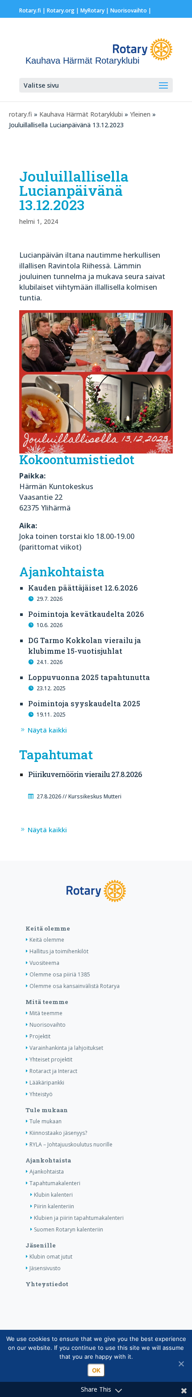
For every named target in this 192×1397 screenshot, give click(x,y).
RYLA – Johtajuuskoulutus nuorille (71, 1144)
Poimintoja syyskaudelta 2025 (84, 703)
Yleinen (140, 114)
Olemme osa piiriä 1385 (59, 974)
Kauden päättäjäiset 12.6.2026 (83, 587)
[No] (180, 1363)
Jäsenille (40, 1245)
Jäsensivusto (45, 1268)
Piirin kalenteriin (54, 1206)
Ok (96, 1370)
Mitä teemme (46, 1002)
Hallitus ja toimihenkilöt (58, 951)
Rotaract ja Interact (53, 1071)
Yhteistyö (41, 1094)
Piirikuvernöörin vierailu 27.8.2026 (85, 774)
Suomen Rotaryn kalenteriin (68, 1229)
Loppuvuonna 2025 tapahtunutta (89, 677)
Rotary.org (61, 10)
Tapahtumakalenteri (54, 1183)
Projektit (39, 1036)
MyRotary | (95, 10)
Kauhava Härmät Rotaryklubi (81, 114)
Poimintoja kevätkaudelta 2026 (86, 614)
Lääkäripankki (46, 1082)
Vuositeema (44, 963)
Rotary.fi (30, 10)
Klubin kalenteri (53, 1195)
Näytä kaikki (47, 729)
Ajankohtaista (48, 1160)
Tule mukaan (46, 1110)
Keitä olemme (47, 928)
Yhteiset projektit (50, 1059)
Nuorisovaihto (128, 10)
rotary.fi (20, 114)
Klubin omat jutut (50, 1256)
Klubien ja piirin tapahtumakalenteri (79, 1218)
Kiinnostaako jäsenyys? (58, 1133)
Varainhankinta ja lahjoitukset (66, 1048)
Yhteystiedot (46, 1284)
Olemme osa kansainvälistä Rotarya (74, 986)
